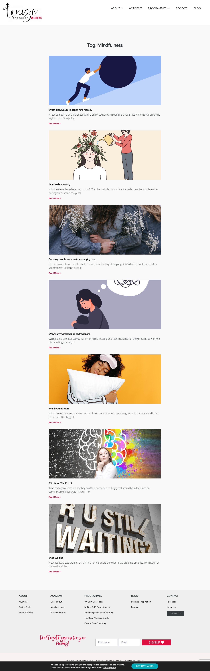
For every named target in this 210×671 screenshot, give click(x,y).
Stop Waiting (56, 557)
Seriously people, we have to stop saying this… (72, 259)
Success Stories (58, 612)
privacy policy (109, 667)
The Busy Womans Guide (96, 617)
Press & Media (26, 612)
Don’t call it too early (59, 184)
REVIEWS (181, 8)
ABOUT (115, 8)
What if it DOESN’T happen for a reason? (70, 109)
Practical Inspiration (141, 601)
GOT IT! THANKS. (145, 666)
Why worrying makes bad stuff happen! (69, 334)
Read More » (55, 124)
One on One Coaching (95, 623)
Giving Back (24, 607)
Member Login (57, 607)
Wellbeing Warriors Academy (98, 612)
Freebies (135, 607)
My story (23, 601)
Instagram (172, 607)
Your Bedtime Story (59, 408)
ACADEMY (135, 8)
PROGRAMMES (157, 8)
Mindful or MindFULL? (60, 483)
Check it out (56, 601)
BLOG (197, 8)
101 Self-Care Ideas (93, 601)
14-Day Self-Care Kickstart (97, 607)
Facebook (171, 601)
